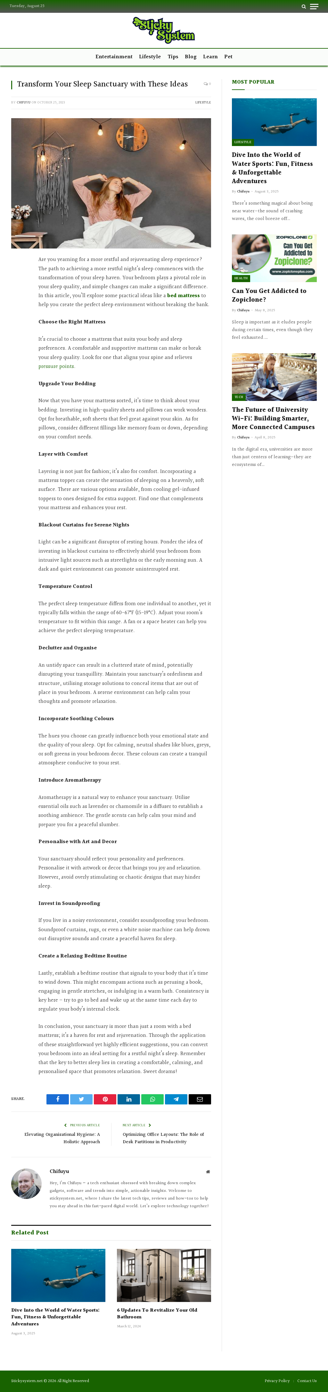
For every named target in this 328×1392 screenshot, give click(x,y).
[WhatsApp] (17, 336)
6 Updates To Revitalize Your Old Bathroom (157, 1314)
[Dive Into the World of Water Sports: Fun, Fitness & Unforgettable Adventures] (58, 1275)
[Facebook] (17, 276)
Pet (228, 57)
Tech (238, 397)
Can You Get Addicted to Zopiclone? (269, 296)
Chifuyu (23, 102)
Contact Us (307, 1381)
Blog (190, 57)
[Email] (17, 367)
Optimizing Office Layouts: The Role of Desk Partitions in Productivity (163, 1138)
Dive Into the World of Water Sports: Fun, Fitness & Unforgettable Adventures (55, 1317)
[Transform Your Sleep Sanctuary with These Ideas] (111, 183)
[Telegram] (17, 352)
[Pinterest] (17, 321)
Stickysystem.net (27, 1381)
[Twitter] (17, 291)
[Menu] (314, 6)
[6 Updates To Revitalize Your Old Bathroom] (164, 1275)
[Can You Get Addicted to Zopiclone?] (274, 258)
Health (241, 278)
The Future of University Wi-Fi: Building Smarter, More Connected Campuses (273, 419)
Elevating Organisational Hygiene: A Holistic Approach (62, 1138)
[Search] (303, 6)
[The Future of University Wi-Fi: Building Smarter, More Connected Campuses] (274, 377)
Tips (173, 57)
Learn (210, 57)
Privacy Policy (277, 1381)
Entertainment (114, 57)
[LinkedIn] (17, 306)
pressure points (56, 366)
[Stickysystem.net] (164, 30)
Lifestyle (150, 57)
